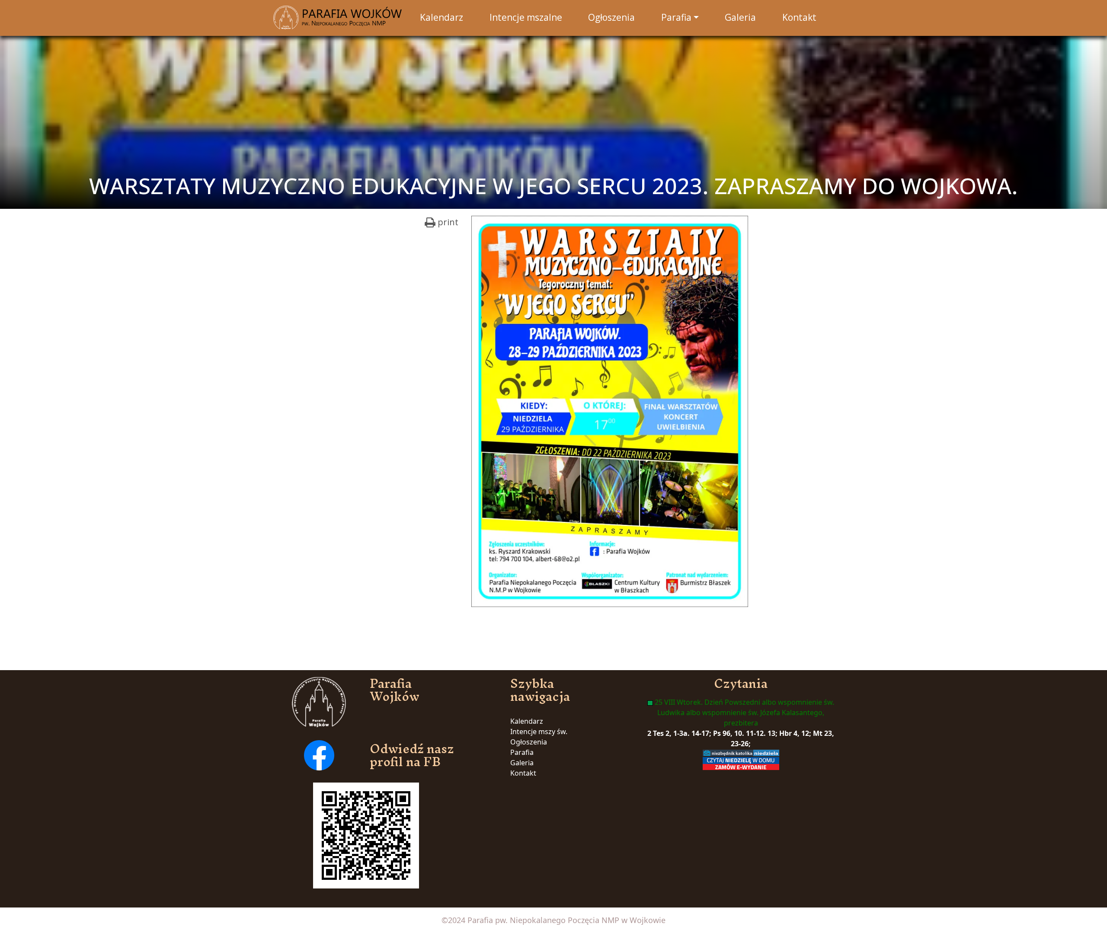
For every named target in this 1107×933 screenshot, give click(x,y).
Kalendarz (526, 721)
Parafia (522, 752)
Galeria (522, 762)
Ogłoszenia (528, 742)
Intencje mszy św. (538, 731)
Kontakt (523, 773)
